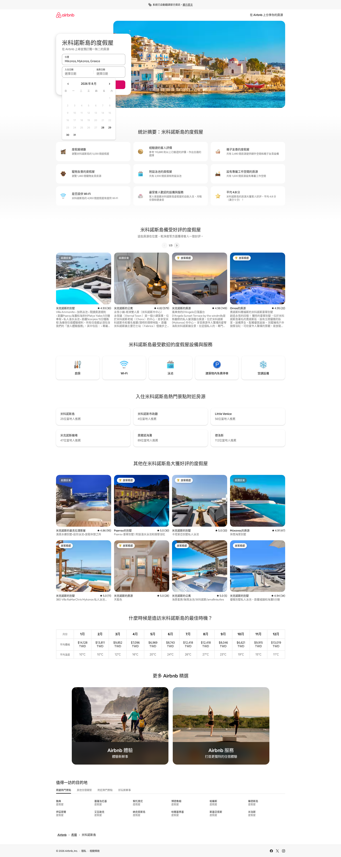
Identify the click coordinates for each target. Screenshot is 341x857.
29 (109, 127)
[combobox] (93, 61)
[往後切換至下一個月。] (109, 84)
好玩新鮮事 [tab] (124, 790)
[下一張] (177, 245)
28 (102, 127)
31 (74, 135)
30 (67, 135)
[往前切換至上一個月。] (68, 84)
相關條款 (95, 851)
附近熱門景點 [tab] (105, 790)
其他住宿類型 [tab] (84, 790)
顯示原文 (188, 4)
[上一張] (164, 245)
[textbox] (78, 73)
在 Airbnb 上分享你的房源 (266, 15)
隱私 (83, 851)
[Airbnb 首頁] (65, 15)
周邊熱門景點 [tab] (63, 790)
